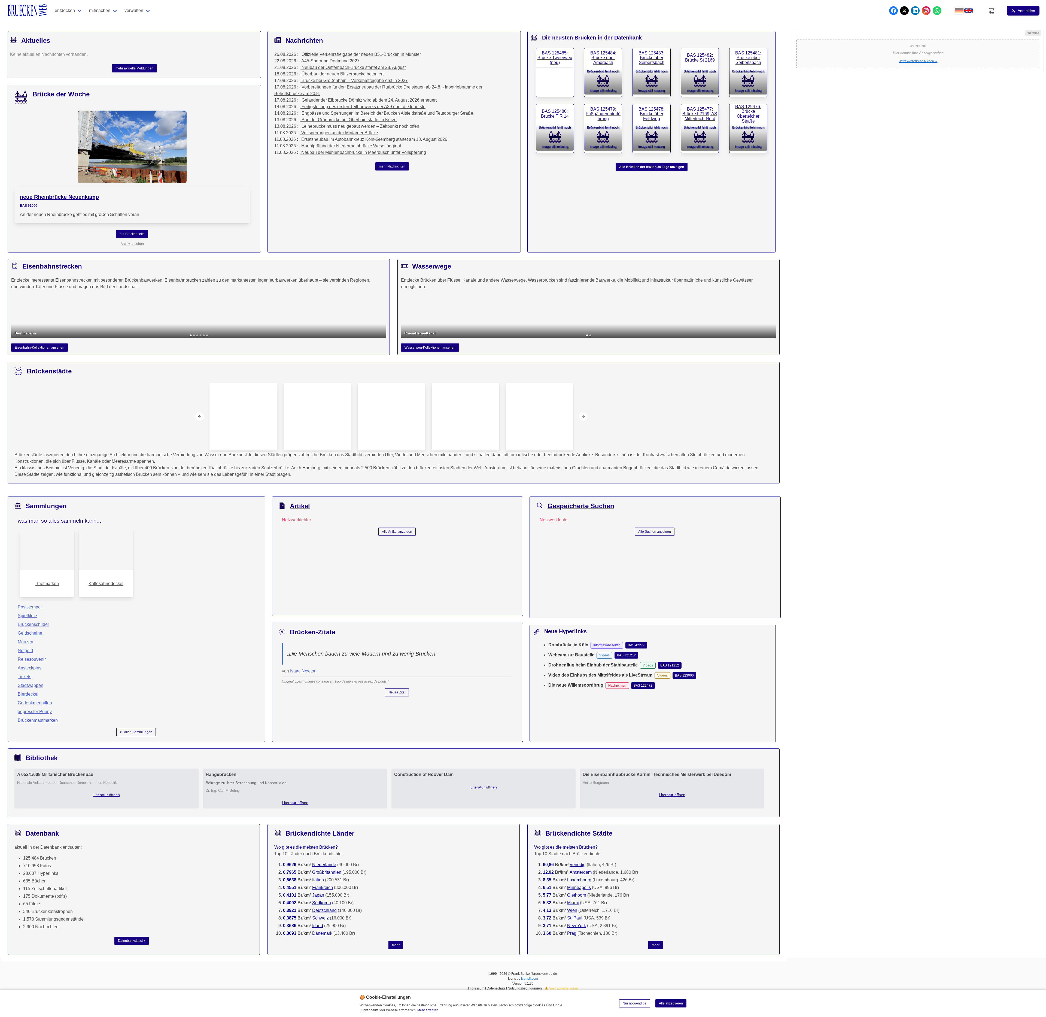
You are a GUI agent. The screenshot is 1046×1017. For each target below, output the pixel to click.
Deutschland (324, 910)
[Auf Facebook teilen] (893, 10)
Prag (571, 933)
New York (576, 925)
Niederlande (324, 864)
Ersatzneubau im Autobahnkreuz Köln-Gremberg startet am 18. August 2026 (374, 139)
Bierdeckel (28, 694)
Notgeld (25, 650)
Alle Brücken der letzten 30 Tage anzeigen (651, 167)
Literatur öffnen (106, 795)
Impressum (476, 988)
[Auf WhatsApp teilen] (937, 10)
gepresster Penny (35, 711)
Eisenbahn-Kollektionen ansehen (39, 347)
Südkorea (321, 902)
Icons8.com (529, 979)
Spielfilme (27, 615)
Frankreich (322, 887)
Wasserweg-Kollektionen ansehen (430, 347)
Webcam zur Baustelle (571, 655)
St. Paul (574, 918)
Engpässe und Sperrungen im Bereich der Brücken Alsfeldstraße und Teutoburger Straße (387, 113)
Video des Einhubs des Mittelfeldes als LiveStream (600, 675)
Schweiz (320, 918)
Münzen (25, 642)
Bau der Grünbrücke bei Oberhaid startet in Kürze (349, 119)
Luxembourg (579, 880)
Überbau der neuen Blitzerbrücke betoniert (343, 74)
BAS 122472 (643, 685)
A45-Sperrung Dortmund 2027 (330, 61)
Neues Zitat (396, 692)
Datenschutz (496, 988)
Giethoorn (576, 895)
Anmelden (1026, 10)
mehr (396, 945)
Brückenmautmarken (38, 720)
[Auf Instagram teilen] (926, 10)
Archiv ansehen (132, 244)
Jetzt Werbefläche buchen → (918, 61)
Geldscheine (30, 633)
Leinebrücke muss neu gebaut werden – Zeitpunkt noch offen (360, 126)
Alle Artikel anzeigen (397, 532)
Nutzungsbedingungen (525, 988)
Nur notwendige (634, 1003)
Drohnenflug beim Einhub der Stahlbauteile (593, 665)
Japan (318, 895)
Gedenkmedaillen (35, 703)
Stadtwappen (30, 685)
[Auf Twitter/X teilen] (904, 10)
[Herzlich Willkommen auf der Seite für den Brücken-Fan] (27, 10)
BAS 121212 (626, 655)
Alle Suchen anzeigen (654, 532)
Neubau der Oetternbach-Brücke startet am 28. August (354, 67)
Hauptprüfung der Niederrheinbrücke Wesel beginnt (351, 146)
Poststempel (30, 607)
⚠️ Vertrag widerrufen (561, 988)
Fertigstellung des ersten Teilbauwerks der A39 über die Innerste (363, 106)
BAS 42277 (636, 645)
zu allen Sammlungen (136, 732)
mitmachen (99, 10)
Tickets (24, 676)
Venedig (578, 864)
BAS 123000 (684, 675)
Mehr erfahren (427, 1010)
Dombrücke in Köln (568, 645)
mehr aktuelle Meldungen (134, 68)
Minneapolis (579, 887)
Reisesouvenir (32, 659)
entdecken (65, 10)
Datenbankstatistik (131, 941)
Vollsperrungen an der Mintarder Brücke (339, 132)
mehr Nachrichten (392, 166)
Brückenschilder (33, 624)
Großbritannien (326, 872)
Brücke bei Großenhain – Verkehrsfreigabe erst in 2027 (355, 80)
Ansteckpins (29, 668)
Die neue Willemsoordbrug (575, 685)
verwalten (133, 10)
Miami (573, 902)
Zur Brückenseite (132, 234)
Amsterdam (581, 872)
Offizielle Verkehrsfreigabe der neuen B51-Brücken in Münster (361, 54)
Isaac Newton (303, 671)
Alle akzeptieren (671, 1003)
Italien (318, 880)
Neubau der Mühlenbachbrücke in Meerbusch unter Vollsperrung (363, 152)
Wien (572, 910)
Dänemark (322, 933)
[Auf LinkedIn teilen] (915, 10)
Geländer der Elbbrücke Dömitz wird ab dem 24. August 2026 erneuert (369, 100)
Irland (317, 925)
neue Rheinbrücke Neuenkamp (59, 197)
